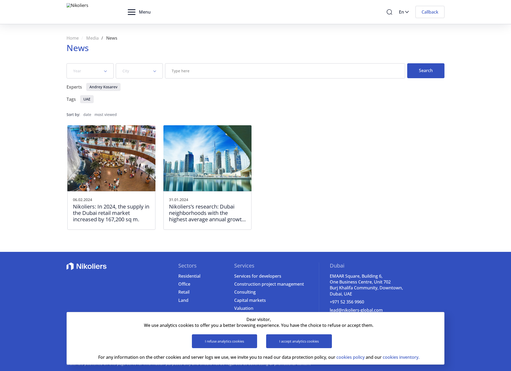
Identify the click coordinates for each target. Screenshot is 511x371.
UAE (86, 99)
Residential (189, 276)
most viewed (105, 114)
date (87, 114)
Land (183, 300)
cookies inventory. (401, 357)
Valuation (243, 308)
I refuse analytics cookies (224, 341)
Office (184, 284)
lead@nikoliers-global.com (356, 310)
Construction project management (269, 284)
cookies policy (350, 357)
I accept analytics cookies (299, 341)
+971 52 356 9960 (347, 302)
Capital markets (250, 300)
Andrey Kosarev (103, 86)
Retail (183, 292)
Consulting (245, 292)
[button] (139, 12)
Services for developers (257, 276)
